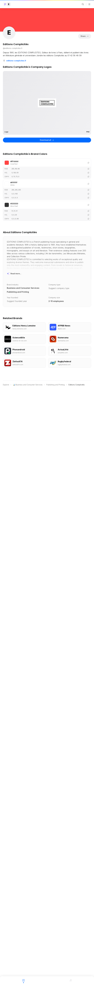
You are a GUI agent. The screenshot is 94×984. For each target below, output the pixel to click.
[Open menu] (89, 4)
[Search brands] (83, 4)
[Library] (70, 980)
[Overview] (23, 980)
